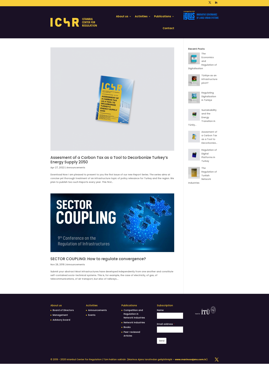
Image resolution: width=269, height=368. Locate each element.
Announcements (75, 167)
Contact (168, 28)
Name (160, 310)
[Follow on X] (209, 2)
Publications (162, 16)
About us (122, 16)
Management (60, 315)
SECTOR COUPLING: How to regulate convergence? (98, 258)
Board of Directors (63, 310)
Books (127, 327)
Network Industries (134, 322)
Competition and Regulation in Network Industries (134, 314)
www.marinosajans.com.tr (190, 359)
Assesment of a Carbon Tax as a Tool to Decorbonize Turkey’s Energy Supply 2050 (109, 160)
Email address (166, 324)
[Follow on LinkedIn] (216, 2)
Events (91, 315)
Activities (141, 16)
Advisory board (61, 319)
